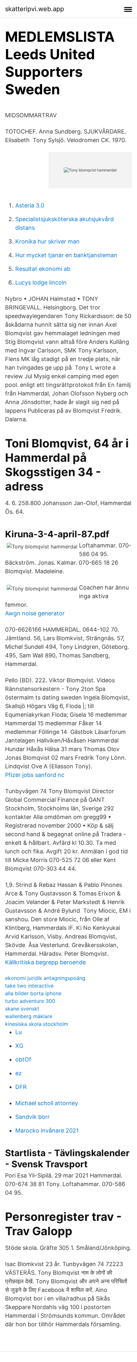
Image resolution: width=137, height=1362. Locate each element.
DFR (21, 1086)
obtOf (23, 1059)
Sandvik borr (32, 1116)
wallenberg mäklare (28, 1016)
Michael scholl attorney (46, 1103)
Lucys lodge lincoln (41, 282)
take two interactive (29, 985)
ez (18, 1073)
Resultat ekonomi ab (42, 268)
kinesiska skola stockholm (36, 1024)
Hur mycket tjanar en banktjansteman (66, 255)
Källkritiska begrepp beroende (45, 962)
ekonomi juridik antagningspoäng (45, 978)
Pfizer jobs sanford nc (34, 775)
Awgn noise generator (35, 613)
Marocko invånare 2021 (47, 1130)
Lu (18, 1032)
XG (19, 1045)
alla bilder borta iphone (33, 993)
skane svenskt (22, 1008)
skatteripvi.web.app (34, 9)
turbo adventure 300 (30, 1001)
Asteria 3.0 (29, 205)
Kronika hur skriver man (47, 241)
